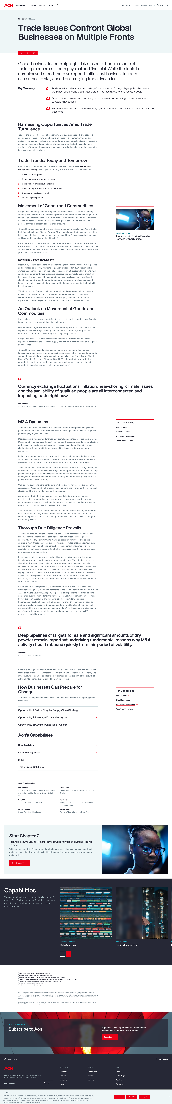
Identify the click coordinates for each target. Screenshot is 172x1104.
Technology (120, 1076)
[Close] (169, 1096)
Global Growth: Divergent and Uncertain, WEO (32, 983)
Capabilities (20, 5)
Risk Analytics (68, 945)
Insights (42, 5)
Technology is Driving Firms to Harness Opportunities (133, 237)
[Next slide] (68, 953)
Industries (32, 5)
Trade (118, 1071)
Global (164, 5)
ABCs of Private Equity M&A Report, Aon (31, 985)
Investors (144, 5)
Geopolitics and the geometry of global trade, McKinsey (35, 975)
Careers (136, 5)
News (150, 5)
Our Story (63, 1071)
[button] (19, 863)
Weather (119, 1080)
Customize (119, 1097)
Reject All (131, 1097)
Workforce (120, 1084)
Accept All (144, 1097)
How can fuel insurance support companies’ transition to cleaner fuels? (40, 981)
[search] (57, 5)
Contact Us (126, 5)
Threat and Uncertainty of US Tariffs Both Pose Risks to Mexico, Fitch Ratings (42, 977)
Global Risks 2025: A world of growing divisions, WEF (35, 973)
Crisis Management (127, 945)
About (51, 5)
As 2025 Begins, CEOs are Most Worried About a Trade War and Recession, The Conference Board (48, 979)
